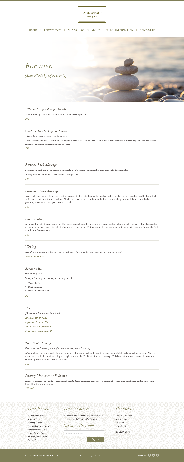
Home (33, 30)
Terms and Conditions (66, 455)
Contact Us (147, 30)
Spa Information (121, 30)
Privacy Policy (85, 455)
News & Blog (76, 30)
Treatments (52, 30)
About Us (97, 30)
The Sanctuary (101, 455)
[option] (92, 69)
